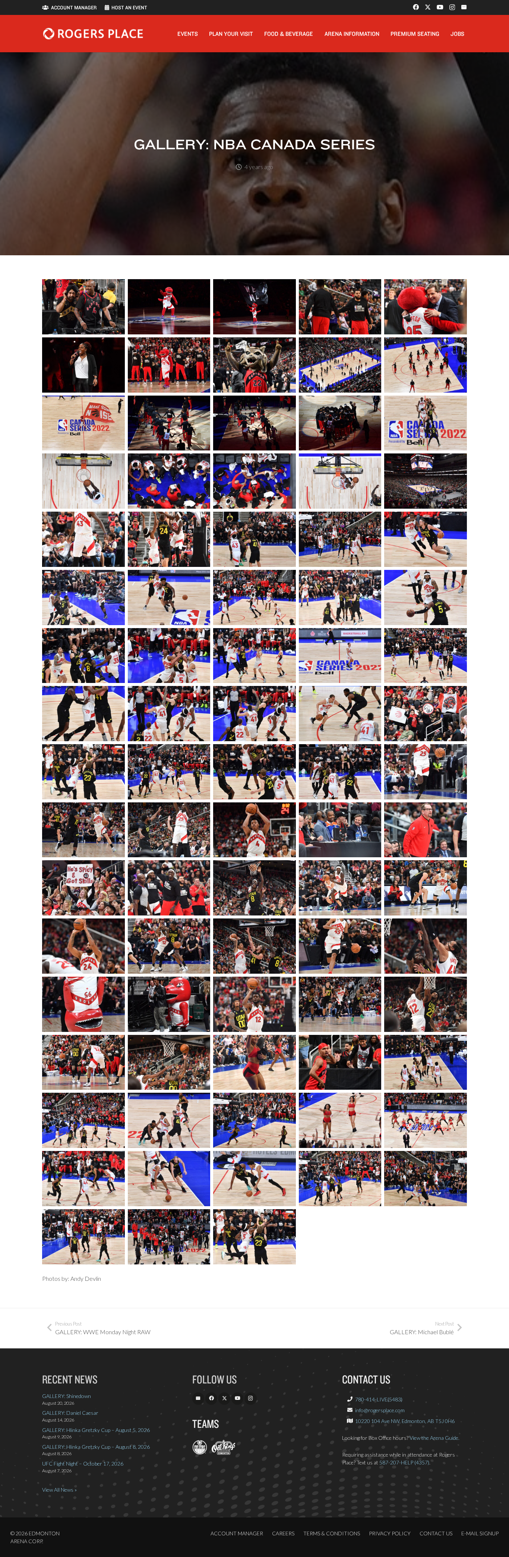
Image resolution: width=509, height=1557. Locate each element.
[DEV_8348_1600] (425, 887)
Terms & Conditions (331, 1533)
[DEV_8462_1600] (425, 1004)
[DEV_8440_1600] (169, 1004)
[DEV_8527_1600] (254, 1120)
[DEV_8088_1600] (425, 713)
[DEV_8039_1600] (83, 713)
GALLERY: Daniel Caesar (70, 1413)
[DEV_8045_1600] (169, 713)
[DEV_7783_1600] (254, 365)
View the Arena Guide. (434, 1438)
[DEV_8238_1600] (340, 830)
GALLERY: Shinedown (66, 1396)
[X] (428, 7)
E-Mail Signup (480, 1533)
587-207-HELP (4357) (404, 1462)
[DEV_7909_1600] (254, 481)
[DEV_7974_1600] (83, 597)
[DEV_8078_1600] (340, 713)
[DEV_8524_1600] (83, 1120)
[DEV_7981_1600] (254, 597)
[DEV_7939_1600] (425, 481)
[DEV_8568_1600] (340, 1178)
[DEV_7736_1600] (254, 306)
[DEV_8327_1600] (169, 887)
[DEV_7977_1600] (169, 597)
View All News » (59, 1489)
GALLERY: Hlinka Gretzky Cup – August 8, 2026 (96, 1447)
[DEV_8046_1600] (254, 713)
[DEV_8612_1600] (169, 1236)
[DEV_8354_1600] (83, 946)
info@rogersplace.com (380, 1410)
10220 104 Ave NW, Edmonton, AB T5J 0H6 (405, 1421)
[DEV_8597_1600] (425, 1178)
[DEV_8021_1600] (83, 655)
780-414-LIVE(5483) (378, 1399)
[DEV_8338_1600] (340, 887)
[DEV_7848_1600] (425, 423)
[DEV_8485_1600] (254, 1062)
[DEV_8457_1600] (340, 1004)
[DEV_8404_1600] (425, 946)
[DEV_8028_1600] (254, 655)
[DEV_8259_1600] (425, 830)
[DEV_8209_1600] (169, 830)
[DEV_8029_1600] (340, 655)
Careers (283, 1533)
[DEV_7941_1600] (83, 539)
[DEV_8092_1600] (83, 771)
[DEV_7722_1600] (83, 306)
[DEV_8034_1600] (425, 655)
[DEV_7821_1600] (169, 423)
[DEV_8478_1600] (83, 1062)
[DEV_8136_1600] (254, 771)
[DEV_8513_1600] (425, 1062)
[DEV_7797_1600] (83, 423)
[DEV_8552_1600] (83, 1178)
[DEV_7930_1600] (340, 481)
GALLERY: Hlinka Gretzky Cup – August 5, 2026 (96, 1430)
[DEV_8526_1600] (169, 1120)
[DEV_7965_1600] (425, 539)
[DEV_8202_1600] (83, 830)
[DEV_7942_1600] (169, 539)
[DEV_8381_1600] (254, 946)
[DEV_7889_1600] (83, 481)
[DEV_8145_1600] (340, 771)
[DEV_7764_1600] (425, 306)
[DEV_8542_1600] (425, 1120)
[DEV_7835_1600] (340, 423)
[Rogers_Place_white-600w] (93, 33)
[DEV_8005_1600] (340, 597)
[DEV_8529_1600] (340, 1120)
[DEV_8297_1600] (83, 887)
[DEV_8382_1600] (340, 946)
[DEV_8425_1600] (83, 1004)
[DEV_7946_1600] (340, 539)
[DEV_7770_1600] (83, 365)
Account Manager (237, 1533)
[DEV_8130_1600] (169, 771)
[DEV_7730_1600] (169, 306)
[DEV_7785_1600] (340, 365)
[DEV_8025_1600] (169, 655)
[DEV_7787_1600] (425, 365)
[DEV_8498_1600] (340, 1062)
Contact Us (436, 1533)
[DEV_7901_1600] (169, 481)
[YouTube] (440, 7)
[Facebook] (416, 7)
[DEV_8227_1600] (254, 830)
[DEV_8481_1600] (169, 1062)
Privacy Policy (390, 1533)
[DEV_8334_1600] (254, 887)
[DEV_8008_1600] (425, 597)
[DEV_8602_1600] (83, 1236)
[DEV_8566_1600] (169, 1178)
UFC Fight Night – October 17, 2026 (82, 1463)
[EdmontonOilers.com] (199, 1453)
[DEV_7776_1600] (169, 365)
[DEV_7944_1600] (254, 539)
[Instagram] (452, 7)
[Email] (464, 7)
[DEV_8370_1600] (169, 946)
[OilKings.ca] (223, 1453)
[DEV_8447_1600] (254, 1004)
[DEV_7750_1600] (340, 306)
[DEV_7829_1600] (254, 423)
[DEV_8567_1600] (254, 1178)
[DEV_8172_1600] (425, 771)
